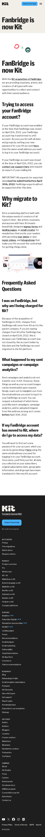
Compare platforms (10, 605)
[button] (40, 4)
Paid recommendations (11, 664)
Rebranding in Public (10, 678)
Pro (3, 568)
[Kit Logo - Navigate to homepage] (5, 3)
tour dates (23, 236)
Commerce (6, 661)
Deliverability (7, 649)
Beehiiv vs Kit (7, 590)
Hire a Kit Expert (8, 693)
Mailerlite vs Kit (8, 587)
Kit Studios (6, 770)
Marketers (6, 741)
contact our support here (15, 166)
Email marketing (8, 646)
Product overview (9, 564)
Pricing (5, 543)
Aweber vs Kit (7, 598)
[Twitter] (8, 820)
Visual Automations (10, 653)
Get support (7, 697)
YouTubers (6, 756)
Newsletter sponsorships (12, 623)
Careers (5, 778)
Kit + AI (5, 575)
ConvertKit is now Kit (10, 793)
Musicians (6, 745)
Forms (4, 634)
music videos (9, 240)
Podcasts (6, 686)
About (4, 766)
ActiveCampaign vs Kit (11, 583)
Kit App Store (7, 657)
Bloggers (6, 730)
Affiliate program (9, 789)
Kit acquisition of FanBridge (26, 79)
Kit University (7, 690)
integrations (28, 240)
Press (4, 774)
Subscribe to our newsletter (13, 708)
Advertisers (7, 796)
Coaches (5, 734)
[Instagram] (18, 820)
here (36, 145)
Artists (5, 722)
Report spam (7, 701)
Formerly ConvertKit (12, 514)
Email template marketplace (13, 682)
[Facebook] (13, 820)
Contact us (6, 800)
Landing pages (8, 631)
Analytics (6, 616)
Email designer (8, 642)
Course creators (9, 737)
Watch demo (7, 550)
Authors (5, 726)
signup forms (31, 226)
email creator (28, 230)
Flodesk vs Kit (8, 602)
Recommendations (10, 638)
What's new (7, 572)
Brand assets (7, 781)
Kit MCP (5, 627)
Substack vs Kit (8, 594)
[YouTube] (3, 820)
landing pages (9, 230)
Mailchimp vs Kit (8, 579)
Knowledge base (9, 705)
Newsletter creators (10, 749)
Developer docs (8, 785)
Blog (4, 675)
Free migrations (8, 546)
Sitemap (5, 712)
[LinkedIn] (23, 820)
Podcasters (7, 752)
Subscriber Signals (9, 619)
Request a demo (9, 554)
